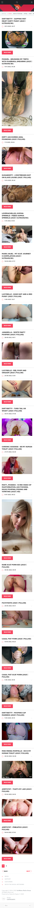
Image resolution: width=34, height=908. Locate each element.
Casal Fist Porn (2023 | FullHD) (16, 639)
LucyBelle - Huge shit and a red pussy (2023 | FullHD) (17, 295)
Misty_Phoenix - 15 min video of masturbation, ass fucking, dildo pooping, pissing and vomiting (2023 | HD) (16, 488)
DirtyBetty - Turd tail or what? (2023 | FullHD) (14, 410)
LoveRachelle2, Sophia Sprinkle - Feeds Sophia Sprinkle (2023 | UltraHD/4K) (15, 216)
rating (25, 13)
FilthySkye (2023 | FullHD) (14, 603)
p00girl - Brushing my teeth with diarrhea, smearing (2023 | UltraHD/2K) (17, 62)
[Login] (32, 2)
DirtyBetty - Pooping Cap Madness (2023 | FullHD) (14, 714)
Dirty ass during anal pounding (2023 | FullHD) (13, 138)
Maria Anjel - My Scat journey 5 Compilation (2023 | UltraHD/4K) (16, 256)
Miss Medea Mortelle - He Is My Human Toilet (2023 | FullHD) (16, 752)
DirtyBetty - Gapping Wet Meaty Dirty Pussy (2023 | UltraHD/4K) (14, 21)
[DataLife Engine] (17, 7)
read (30, 13)
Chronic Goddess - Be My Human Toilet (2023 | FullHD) (17, 448)
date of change (17, 13)
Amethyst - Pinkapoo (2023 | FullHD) (15, 828)
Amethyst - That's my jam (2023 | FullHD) (17, 790)
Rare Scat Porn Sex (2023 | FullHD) (14, 566)
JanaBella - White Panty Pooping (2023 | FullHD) (13, 333)
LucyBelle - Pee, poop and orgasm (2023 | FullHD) (14, 372)
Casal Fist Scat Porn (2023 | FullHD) (15, 676)
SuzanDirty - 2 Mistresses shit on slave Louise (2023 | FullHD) (16, 176)
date (10, 13)
